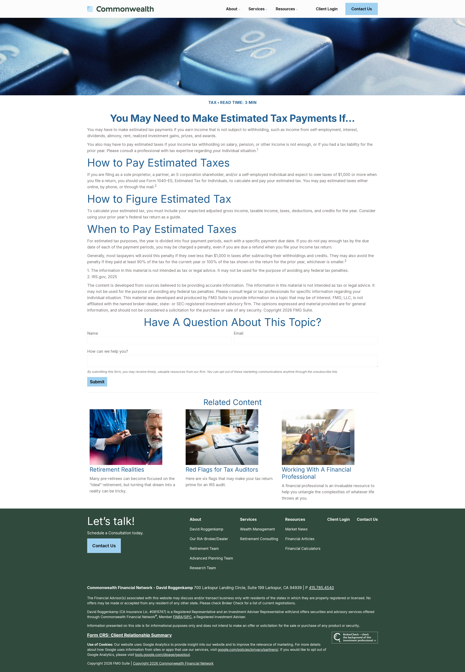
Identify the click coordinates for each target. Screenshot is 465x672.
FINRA (178, 617)
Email (238, 333)
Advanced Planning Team (211, 558)
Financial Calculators (302, 548)
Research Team (203, 568)
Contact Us (104, 545)
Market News (296, 529)
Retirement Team (204, 548)
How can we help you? (107, 351)
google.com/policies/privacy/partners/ (248, 650)
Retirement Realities (117, 469)
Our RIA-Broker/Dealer (209, 539)
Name (92, 333)
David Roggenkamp (206, 529)
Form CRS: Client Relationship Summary (129, 635)
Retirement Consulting (259, 539)
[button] (231, 9)
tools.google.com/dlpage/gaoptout (162, 655)
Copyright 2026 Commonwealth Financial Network (173, 663)
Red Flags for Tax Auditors (222, 469)
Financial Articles (299, 539)
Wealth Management (257, 529)
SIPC (188, 617)
